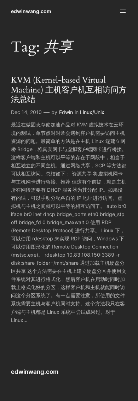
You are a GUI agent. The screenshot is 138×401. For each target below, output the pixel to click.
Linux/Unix (92, 112)
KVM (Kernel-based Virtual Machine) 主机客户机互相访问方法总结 (69, 89)
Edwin (66, 112)
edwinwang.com (31, 11)
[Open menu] (123, 11)
